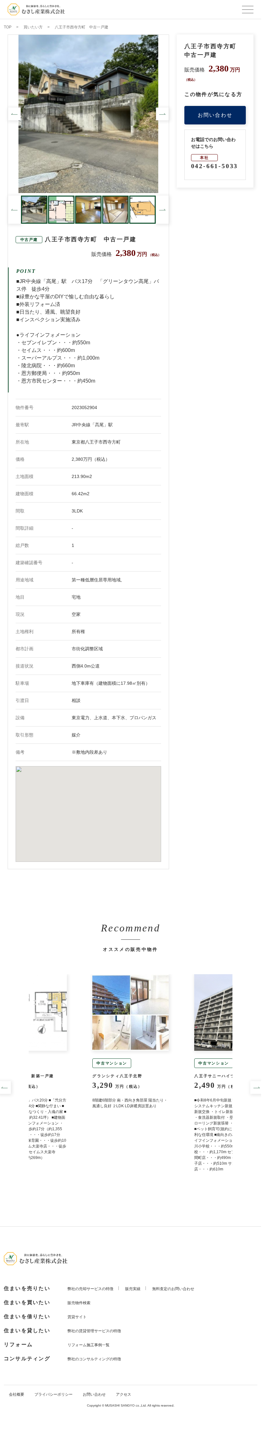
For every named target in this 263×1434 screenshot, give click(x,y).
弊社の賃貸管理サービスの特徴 (94, 1331)
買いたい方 (33, 27)
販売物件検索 (79, 1303)
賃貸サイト (77, 1317)
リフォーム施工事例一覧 (89, 1345)
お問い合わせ (215, 115)
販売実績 (132, 1289)
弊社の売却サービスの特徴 (90, 1289)
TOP (7, 27)
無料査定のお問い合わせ (173, 1289)
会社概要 (16, 1394)
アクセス (123, 1394)
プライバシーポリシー (53, 1394)
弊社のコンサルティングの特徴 (94, 1359)
